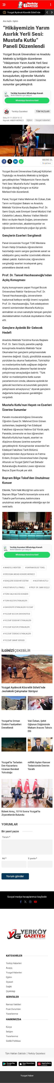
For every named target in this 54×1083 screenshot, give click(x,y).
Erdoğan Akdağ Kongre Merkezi (20, 574)
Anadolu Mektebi (13, 568)
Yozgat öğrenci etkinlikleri (18, 634)
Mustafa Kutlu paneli (15, 587)
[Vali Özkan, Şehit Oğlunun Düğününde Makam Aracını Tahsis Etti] (40, 706)
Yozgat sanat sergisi (14, 640)
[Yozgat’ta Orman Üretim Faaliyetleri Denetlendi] (14, 706)
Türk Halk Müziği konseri (16, 594)
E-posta (32, 858)
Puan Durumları (13, 1009)
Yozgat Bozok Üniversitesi (17, 614)
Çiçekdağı (10, 991)
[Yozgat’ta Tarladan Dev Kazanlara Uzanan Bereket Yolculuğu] (14, 748)
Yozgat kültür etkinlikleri (17, 627)
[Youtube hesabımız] (35, 901)
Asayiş (9, 968)
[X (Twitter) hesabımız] (25, 901)
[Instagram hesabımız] (30, 901)
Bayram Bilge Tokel (36, 568)
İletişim (9, 1031)
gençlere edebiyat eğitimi (16, 581)
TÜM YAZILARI (43, 111)
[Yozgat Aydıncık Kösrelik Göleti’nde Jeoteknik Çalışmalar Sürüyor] (27, 669)
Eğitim (29, 120)
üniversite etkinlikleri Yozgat (19, 607)
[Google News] (46, 163)
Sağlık (9, 986)
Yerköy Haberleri (14, 963)
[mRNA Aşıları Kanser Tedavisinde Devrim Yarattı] (40, 748)
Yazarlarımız (12, 1014)
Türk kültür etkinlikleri (16, 601)
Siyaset (9, 982)
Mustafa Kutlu (41, 581)
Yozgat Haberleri (43, 120)
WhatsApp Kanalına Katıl (26, 100)
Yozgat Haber (27, 1075)
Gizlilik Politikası (13, 1041)
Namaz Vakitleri (13, 1004)
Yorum (6, 837)
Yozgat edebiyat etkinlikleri (18, 620)
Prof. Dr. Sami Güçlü (40, 587)
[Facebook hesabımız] (21, 901)
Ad (4, 858)
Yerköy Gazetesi (20, 111)
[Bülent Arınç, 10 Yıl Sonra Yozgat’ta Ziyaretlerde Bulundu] (27, 793)
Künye (9, 1027)
